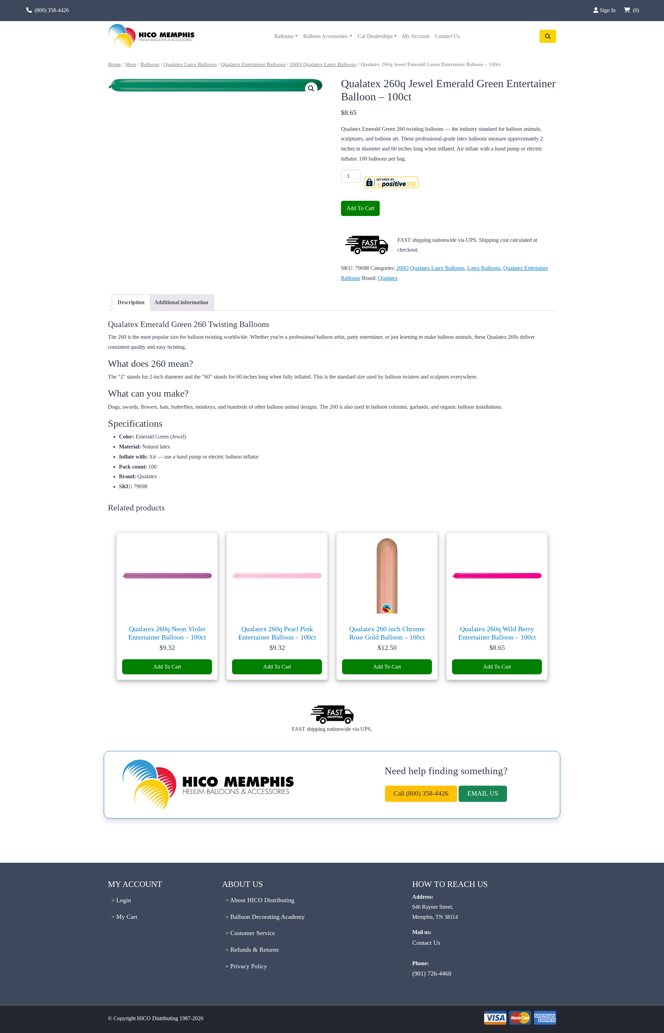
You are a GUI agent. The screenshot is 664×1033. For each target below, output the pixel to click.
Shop (130, 64)
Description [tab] (131, 302)
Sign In (608, 10)
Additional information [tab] (181, 302)
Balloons (284, 36)
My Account (416, 36)
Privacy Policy (248, 966)
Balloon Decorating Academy (267, 916)
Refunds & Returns (254, 949)
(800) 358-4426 (52, 10)
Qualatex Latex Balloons (190, 64)
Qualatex (388, 278)
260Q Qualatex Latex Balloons (323, 64)
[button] (311, 88)
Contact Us (447, 36)
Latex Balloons (483, 268)
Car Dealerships (375, 36)
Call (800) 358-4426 (421, 793)
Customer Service (252, 933)
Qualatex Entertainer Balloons (253, 64)
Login (122, 900)
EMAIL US (482, 793)
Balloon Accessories (325, 36)
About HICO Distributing (261, 900)
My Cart (125, 916)
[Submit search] (548, 36)
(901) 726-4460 (431, 973)
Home (114, 64)
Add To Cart (360, 208)
